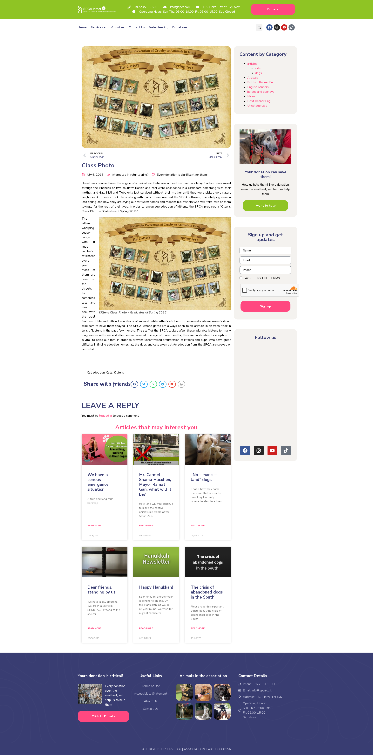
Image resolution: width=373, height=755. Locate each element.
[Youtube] (284, 27)
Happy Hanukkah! (156, 587)
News (251, 96)
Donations (180, 27)
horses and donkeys (260, 92)
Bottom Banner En (260, 82)
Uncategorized (257, 106)
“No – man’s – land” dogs (204, 477)
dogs (258, 73)
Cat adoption (96, 372)
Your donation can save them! (265, 174)
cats (258, 68)
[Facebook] (269, 27)
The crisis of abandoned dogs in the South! (207, 592)
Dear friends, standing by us (101, 590)
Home (82, 27)
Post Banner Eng (258, 101)
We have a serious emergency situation (97, 482)
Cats (109, 372)
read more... (95, 525)
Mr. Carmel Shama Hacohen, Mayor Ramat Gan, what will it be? (155, 484)
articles (252, 64)
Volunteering (158, 27)
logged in (105, 416)
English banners (258, 87)
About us (118, 27)
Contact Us (137, 27)
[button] (259, 27)
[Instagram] (277, 27)
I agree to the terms (261, 278)
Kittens (119, 372)
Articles (252, 78)
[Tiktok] (291, 27)
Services (97, 27)
